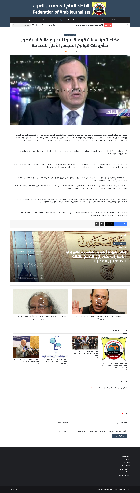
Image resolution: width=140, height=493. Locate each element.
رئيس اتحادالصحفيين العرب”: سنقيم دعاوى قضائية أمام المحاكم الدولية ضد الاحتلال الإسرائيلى (114, 365)
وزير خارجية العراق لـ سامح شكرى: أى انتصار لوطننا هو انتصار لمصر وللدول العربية (85, 353)
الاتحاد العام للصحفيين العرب (105, 489)
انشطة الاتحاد (87, 19)
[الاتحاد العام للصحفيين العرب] (70, 8)
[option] (70, 256)
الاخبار (127, 459)
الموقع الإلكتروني (62, 422)
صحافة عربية (41, 19)
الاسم (124, 414)
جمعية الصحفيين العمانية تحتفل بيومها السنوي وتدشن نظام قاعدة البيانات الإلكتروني (56, 361)
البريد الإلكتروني (121, 422)
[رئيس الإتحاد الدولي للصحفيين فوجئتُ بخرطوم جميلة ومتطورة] (26, 347)
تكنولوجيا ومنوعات (56, 19)
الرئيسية (111, 19)
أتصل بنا (30, 19)
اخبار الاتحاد (100, 19)
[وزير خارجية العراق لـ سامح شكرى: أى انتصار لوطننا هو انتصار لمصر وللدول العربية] (85, 343)
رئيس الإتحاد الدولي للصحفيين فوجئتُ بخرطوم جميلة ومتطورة (26, 360)
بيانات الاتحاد (72, 19)
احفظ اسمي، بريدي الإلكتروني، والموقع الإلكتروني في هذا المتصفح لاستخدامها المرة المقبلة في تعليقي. (92, 431)
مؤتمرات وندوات (124, 475)
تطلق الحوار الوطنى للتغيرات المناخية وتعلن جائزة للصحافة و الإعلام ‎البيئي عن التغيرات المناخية (95, 256)
